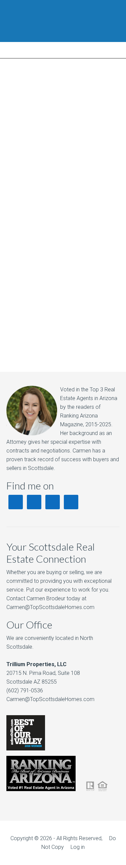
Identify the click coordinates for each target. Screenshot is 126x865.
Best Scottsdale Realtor (63, 21)
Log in (78, 847)
